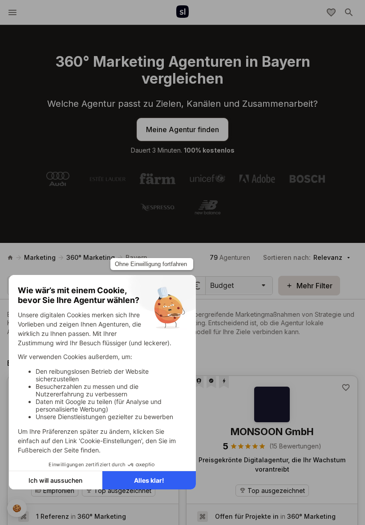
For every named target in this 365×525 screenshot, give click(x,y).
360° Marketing (90, 257)
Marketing (40, 257)
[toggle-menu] (12, 12)
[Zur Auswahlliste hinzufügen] (345, 387)
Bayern (136, 257)
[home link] (10, 257)
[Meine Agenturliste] (331, 12)
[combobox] (211, 285)
